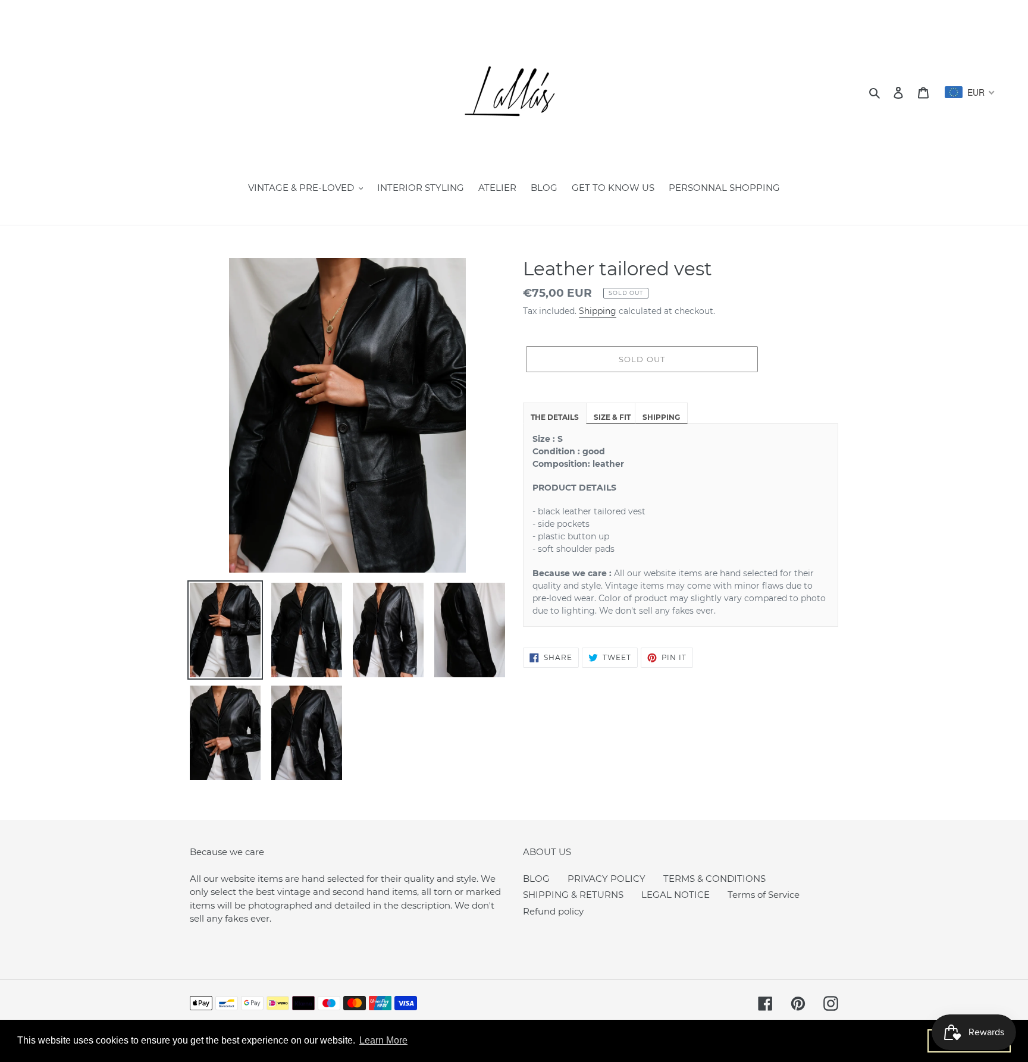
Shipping (597, 311)
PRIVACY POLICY (606, 878)
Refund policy (553, 911)
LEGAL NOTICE (675, 894)
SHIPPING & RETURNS (573, 894)
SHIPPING (661, 417)
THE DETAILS (555, 417)
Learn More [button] (383, 1040)
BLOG (536, 878)
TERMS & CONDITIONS (714, 878)
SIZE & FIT (612, 417)
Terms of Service (764, 894)
